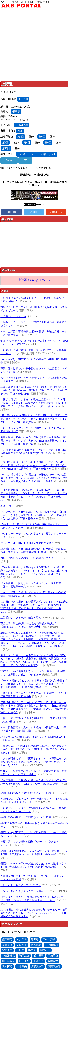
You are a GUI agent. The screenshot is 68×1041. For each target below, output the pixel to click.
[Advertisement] (34, 45)
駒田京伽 (24, 955)
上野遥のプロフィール (13, 316)
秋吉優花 (36, 945)
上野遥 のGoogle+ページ (34, 280)
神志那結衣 (8, 955)
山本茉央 (22, 966)
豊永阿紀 (7, 966)
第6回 (42, 136)
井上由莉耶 (51, 945)
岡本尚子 (45, 950)
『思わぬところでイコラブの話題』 (20, 885)
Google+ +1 (56, 211)
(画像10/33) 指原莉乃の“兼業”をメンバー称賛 (25, 817)
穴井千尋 (22, 939)
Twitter (9, 160)
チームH (23, 99)
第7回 (5, 142)
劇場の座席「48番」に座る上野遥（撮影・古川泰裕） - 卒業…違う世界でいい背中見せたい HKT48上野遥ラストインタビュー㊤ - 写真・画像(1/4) (33, 440)
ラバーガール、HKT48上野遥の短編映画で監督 (27, 543)
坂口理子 (38, 955)
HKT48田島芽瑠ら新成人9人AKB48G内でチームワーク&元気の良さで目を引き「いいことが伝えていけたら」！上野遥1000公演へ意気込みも (33, 913)
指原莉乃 (7, 939)
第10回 (6, 148)
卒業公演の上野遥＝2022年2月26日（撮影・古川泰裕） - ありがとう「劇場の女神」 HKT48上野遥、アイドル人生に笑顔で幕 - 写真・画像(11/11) (33, 390)
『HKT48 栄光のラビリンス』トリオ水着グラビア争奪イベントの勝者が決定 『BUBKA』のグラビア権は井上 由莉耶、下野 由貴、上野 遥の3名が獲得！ (33, 684)
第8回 (27, 142)
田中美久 (24, 961)
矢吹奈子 (38, 961)
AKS (20, 130)
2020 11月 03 (7, 506)
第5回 (20, 136)
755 (25, 160)
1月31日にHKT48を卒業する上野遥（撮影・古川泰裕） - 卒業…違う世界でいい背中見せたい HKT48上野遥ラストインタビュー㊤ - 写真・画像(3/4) (33, 419)
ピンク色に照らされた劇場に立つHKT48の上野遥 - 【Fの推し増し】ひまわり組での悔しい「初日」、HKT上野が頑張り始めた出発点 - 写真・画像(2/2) (34, 515)
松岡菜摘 (7, 945)
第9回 (48, 142)
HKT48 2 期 (21, 125)
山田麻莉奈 (8, 961)
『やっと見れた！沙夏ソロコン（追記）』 (24, 891)
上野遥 (20, 950)
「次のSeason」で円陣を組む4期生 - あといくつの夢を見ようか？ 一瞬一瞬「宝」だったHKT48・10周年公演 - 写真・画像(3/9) (33, 749)
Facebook (11, 211)
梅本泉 (32, 950)
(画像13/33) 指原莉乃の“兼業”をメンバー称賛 (25, 793)
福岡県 (16, 111)
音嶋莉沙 (53, 961)
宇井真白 (7, 950)
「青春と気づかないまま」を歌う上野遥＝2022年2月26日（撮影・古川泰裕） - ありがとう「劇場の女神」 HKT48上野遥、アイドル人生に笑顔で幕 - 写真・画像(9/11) (33, 403)
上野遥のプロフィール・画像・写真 (20, 617)
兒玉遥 (34, 939)
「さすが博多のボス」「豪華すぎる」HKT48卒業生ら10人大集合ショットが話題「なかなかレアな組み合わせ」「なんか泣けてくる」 (33, 762)
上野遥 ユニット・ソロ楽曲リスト (36, 154)
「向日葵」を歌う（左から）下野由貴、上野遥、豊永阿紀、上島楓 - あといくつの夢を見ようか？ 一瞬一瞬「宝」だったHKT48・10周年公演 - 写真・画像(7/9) (33, 465)
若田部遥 (22, 945)
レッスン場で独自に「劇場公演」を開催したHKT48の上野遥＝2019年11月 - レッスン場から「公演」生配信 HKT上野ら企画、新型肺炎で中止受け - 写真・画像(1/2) (33, 478)
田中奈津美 (49, 939)
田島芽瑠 (53, 955)
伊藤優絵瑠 (54, 966)
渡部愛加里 (37, 966)
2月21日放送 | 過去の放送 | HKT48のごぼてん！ (27, 558)
